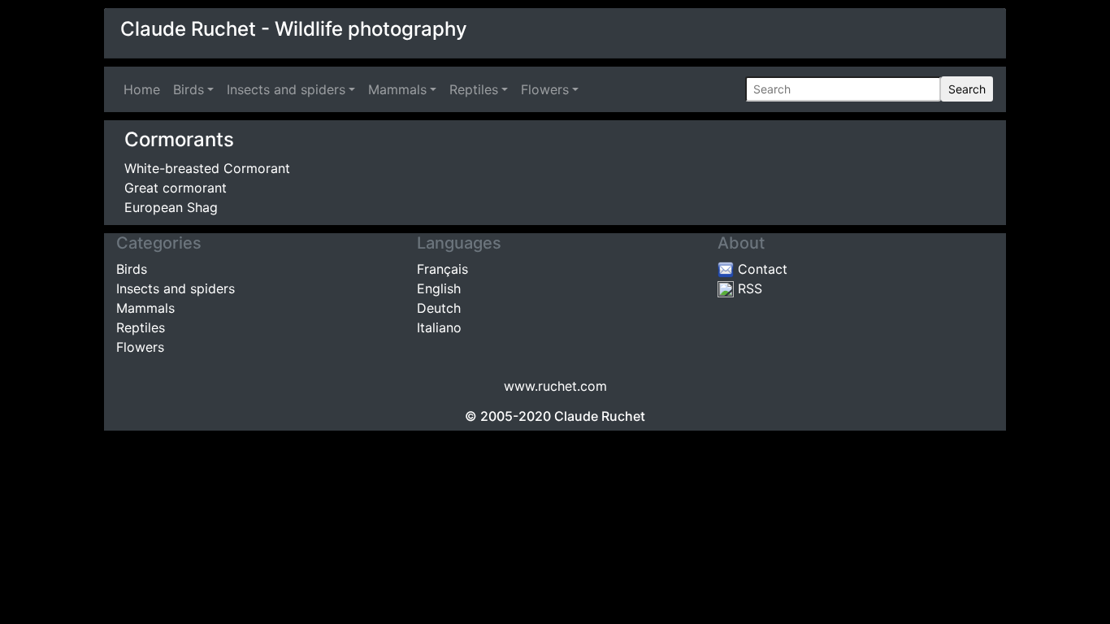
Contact (760, 269)
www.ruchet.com (555, 386)
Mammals (397, 89)
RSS (748, 288)
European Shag (171, 207)
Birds (188, 89)
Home (145, 89)
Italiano (439, 327)
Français (442, 269)
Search (967, 89)
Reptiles (473, 89)
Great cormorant (175, 188)
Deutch (439, 308)
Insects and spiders (286, 89)
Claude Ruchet (599, 416)
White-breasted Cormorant (207, 168)
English (439, 288)
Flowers (545, 89)
